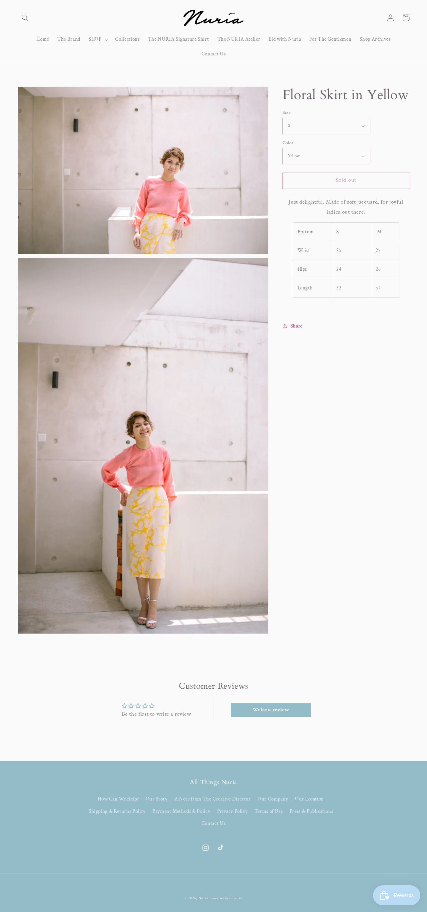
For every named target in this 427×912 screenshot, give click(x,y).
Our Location (309, 799)
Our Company (273, 799)
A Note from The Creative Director (212, 799)
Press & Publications (311, 811)
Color (288, 143)
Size (287, 112)
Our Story (157, 799)
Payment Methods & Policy (181, 811)
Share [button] (297, 326)
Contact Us (213, 823)
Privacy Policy (232, 811)
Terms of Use (269, 811)
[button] (25, 17)
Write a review (271, 709)
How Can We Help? (118, 799)
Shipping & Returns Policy (117, 811)
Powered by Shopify (225, 898)
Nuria (203, 898)
